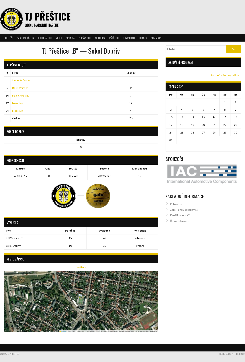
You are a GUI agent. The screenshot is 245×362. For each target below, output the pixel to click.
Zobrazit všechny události (226, 75)
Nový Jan (17, 103)
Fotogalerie (45, 38)
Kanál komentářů (180, 215)
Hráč (15, 72)
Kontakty (156, 38)
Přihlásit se (176, 204)
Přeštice (81, 267)
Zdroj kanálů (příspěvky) (184, 209)
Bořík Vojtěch (20, 87)
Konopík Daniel (21, 80)
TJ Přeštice (48, 16)
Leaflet (63, 331)
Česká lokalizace (179, 221)
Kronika (70, 38)
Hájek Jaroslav (20, 95)
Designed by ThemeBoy (232, 354)
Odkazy (143, 38)
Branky (131, 72)
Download (129, 38)
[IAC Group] (203, 174)
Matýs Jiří (18, 110)
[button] (80, 297)
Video (59, 38)
